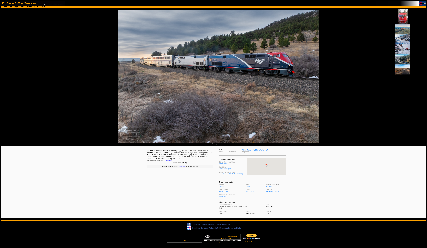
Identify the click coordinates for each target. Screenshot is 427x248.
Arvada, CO (223, 164)
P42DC (248, 186)
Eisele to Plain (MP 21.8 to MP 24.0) (231, 174)
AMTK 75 (269, 186)
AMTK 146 (222, 196)
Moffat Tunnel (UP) (225, 169)
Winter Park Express (272, 191)
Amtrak (221, 186)
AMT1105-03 (250, 191)
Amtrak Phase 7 (224, 191)
